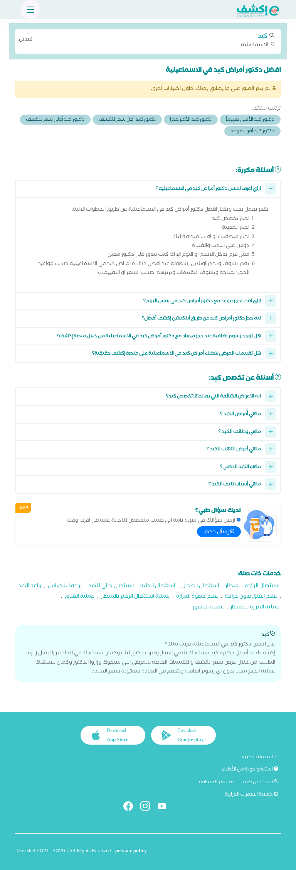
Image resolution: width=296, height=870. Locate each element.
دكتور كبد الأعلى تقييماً (250, 120)
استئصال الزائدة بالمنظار (252, 586)
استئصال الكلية (157, 586)
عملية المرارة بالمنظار (254, 607)
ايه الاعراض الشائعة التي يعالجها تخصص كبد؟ (213, 396)
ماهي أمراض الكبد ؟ (240, 414)
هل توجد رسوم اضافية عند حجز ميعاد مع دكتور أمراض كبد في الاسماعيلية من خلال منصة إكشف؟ (159, 336)
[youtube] (165, 807)
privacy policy (131, 851)
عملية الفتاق (79, 597)
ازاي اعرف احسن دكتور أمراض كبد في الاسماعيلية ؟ (208, 189)
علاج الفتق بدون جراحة (251, 597)
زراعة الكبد (29, 586)
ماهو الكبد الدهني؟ (240, 467)
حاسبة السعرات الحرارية (249, 794)
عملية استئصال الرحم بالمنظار (135, 597)
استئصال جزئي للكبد (111, 586)
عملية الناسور (208, 607)
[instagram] (148, 807)
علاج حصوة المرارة (197, 597)
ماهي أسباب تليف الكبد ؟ (235, 484)
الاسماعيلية (144, 40)
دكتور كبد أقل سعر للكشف (127, 120)
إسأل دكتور (216, 532)
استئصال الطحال (200, 586)
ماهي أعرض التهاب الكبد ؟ (234, 449)
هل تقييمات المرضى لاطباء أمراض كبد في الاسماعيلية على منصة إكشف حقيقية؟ (176, 354)
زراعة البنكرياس (65, 586)
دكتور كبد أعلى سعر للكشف (55, 120)
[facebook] (131, 807)
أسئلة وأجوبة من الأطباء (248, 769)
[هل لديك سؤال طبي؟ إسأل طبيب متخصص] (259, 524)
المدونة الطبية (258, 757)
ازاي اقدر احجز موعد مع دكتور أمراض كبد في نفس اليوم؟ (202, 301)
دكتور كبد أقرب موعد (252, 131)
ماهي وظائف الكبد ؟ (240, 432)
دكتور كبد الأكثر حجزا (191, 120)
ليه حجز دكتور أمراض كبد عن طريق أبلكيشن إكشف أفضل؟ (201, 318)
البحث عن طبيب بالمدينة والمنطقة (236, 782)
